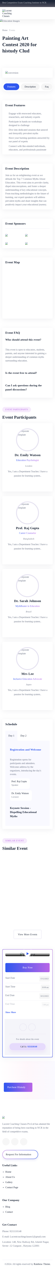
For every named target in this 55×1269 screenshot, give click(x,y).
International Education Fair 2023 (25, 911)
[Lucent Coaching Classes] (10, 13)
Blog (7, 1206)
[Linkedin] (6, 1141)
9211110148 (15, 1231)
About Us (10, 1177)
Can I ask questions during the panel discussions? (23, 387)
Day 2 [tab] (23, 735)
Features (11, 86)
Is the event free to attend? (21, 372)
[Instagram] (23, 1141)
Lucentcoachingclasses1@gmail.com (28, 1236)
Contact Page (11, 1187)
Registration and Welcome (25, 749)
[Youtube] (14, 1141)
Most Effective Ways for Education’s (26, 877)
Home (4, 30)
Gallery (9, 1182)
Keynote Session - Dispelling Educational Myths (23, 812)
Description (30, 86)
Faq (47, 86)
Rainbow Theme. (42, 1264)
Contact (9, 1212)
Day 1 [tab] (11, 735)
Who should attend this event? (23, 339)
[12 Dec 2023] (27, 867)
